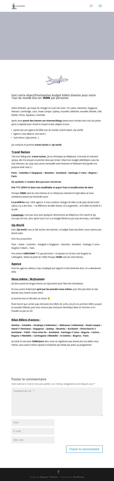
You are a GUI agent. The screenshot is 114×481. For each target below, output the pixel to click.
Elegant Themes (49, 477)
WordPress (78, 477)
